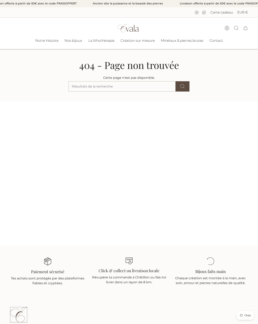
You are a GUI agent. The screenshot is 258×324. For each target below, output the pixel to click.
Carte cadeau (221, 12)
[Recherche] (182, 86)
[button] (73, 41)
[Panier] (245, 28)
